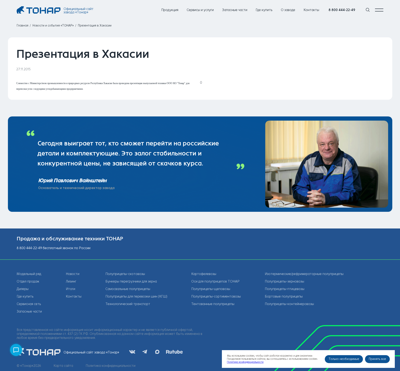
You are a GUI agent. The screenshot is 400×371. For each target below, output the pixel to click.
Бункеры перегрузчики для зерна (131, 281)
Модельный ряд (29, 274)
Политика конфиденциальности (110, 365)
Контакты (311, 10)
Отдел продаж (28, 281)
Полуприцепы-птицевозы (284, 289)
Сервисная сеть (29, 304)
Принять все (377, 359)
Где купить (264, 10)
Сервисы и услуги (200, 10)
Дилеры (23, 289)
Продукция (169, 10)
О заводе (288, 10)
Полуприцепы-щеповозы (210, 289)
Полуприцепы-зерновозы (284, 281)
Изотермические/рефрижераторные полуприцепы (304, 274)
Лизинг (71, 281)
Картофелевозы (203, 274)
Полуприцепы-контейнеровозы (289, 304)
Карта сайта (63, 365)
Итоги (70, 289)
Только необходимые (344, 359)
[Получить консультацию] (16, 350)
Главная (22, 25)
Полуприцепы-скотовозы (125, 274)
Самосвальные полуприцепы (127, 289)
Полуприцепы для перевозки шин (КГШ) (136, 296)
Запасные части (234, 10)
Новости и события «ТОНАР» (53, 25)
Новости (72, 274)
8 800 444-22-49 (342, 10)
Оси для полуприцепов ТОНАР (215, 281)
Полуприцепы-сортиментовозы (216, 296)
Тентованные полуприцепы (212, 304)
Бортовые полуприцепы (284, 296)
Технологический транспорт (127, 304)
